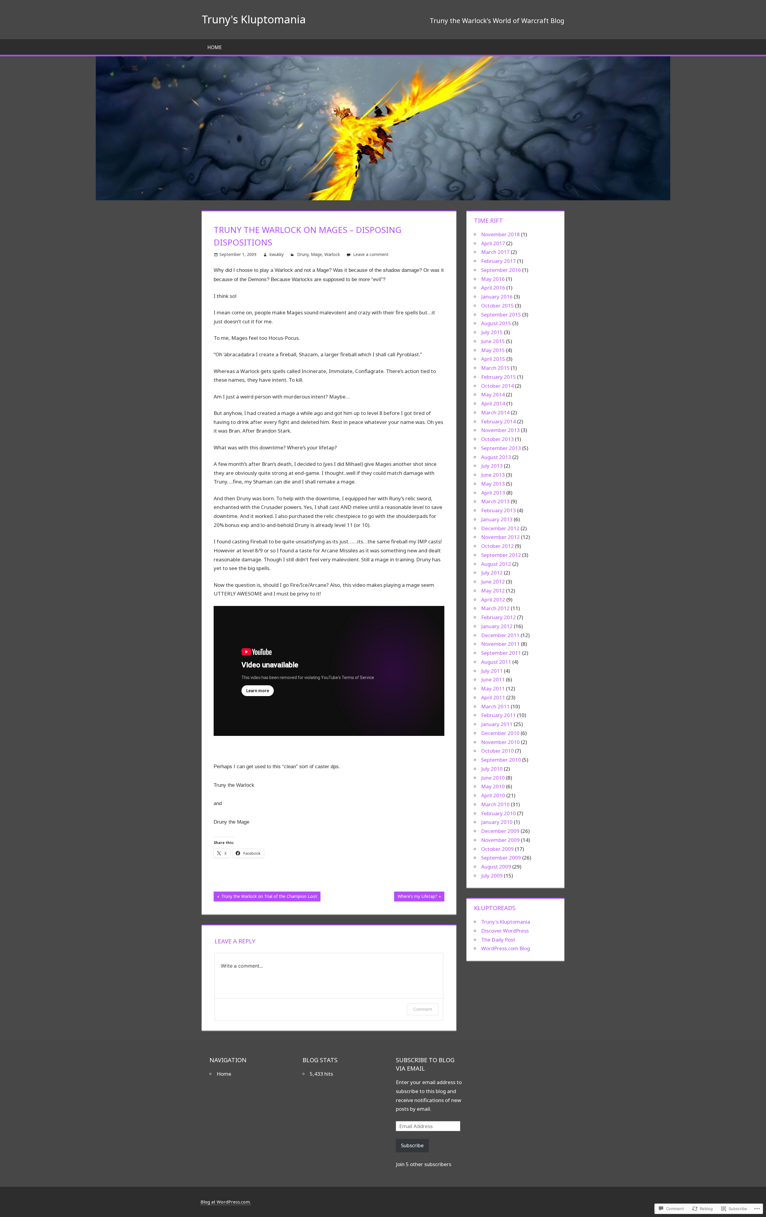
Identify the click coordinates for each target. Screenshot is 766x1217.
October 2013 (497, 439)
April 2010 (493, 795)
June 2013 (493, 474)
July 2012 (492, 572)
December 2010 (500, 733)
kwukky (277, 254)
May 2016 (493, 278)
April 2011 (493, 697)
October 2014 (497, 385)
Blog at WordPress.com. (225, 1202)
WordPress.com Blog (505, 948)
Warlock (332, 254)
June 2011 (493, 679)
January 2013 (497, 519)
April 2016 (493, 287)
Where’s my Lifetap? (415, 897)
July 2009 (492, 875)
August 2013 (496, 457)
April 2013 (493, 492)
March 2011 (495, 706)
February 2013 (498, 510)
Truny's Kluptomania (254, 19)
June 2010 (493, 777)
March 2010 (495, 804)
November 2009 (500, 839)
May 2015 (493, 350)
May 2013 (493, 483)
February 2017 (498, 260)
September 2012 (501, 554)
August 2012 (496, 563)
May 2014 (493, 394)
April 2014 (493, 403)
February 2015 (498, 376)
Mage (316, 254)
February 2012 (498, 617)
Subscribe (412, 1145)
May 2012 (493, 590)
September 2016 (501, 269)
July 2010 (492, 768)
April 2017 (493, 243)
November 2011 (500, 643)
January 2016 (497, 296)
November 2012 (500, 537)
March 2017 (495, 251)
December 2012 (500, 528)
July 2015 (492, 332)
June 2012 (493, 581)
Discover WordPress (505, 930)
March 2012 (495, 608)
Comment (422, 1009)
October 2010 (497, 750)
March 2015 (495, 367)
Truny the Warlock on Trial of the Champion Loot (265, 897)
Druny (302, 254)
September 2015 (501, 314)
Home (214, 47)
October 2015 (497, 305)
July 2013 (492, 465)
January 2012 (497, 626)
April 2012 (493, 599)
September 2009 (501, 857)
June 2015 (493, 341)
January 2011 (497, 724)
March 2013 (495, 501)
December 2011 (500, 635)
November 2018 (500, 234)
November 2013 (500, 430)
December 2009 (500, 831)
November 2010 (500, 742)
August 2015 (496, 323)
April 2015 (493, 358)
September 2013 (501, 448)
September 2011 (501, 652)
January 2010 (497, 822)
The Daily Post (498, 939)
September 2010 (501, 759)
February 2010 (498, 813)
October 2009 (497, 848)
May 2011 (493, 688)
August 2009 (496, 866)
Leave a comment (371, 254)
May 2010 (493, 786)
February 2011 (498, 715)
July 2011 (492, 670)
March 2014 (495, 412)
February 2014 (498, 421)
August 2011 (496, 661)
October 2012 (497, 545)
